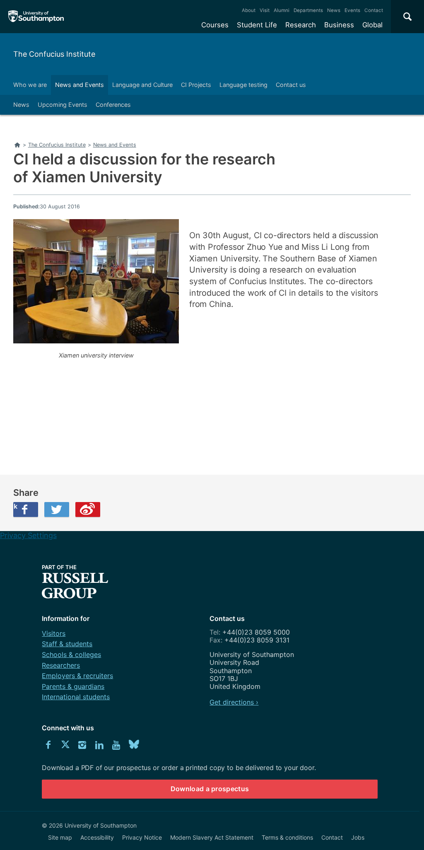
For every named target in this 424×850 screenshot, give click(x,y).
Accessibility (97, 837)
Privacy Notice (142, 837)
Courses (215, 25)
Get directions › (234, 702)
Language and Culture (142, 84)
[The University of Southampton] (36, 16)
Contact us (291, 84)
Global (372, 25)
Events (352, 10)
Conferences (113, 104)
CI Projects (196, 84)
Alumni (281, 10)
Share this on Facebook (15, 506)
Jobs (357, 837)
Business (339, 25)
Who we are (30, 84)
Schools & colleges (71, 654)
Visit (265, 10)
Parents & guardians (73, 686)
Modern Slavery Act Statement (211, 837)
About (248, 10)
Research (300, 25)
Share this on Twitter (56, 509)
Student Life (257, 25)
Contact (373, 10)
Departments (308, 10)
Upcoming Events (62, 104)
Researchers (61, 665)
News (333, 10)
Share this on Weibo (87, 509)
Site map (60, 837)
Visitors (53, 633)
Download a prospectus (210, 789)
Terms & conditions (287, 837)
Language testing (243, 84)
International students (76, 697)
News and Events (79, 84)
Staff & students (67, 644)
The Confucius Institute (54, 54)
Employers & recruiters (77, 675)
